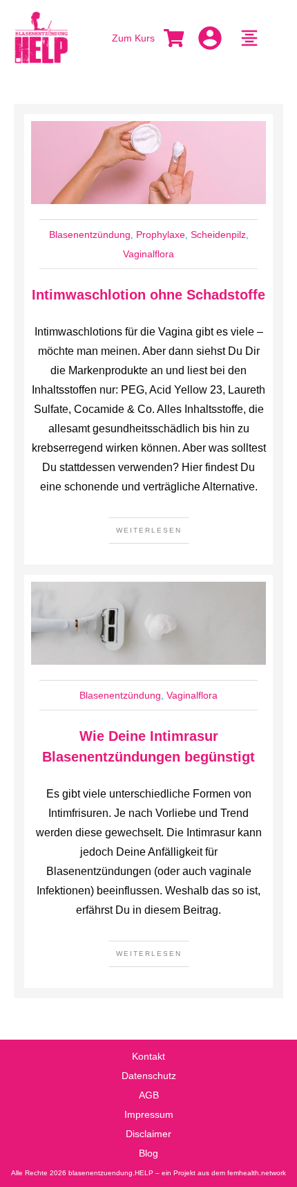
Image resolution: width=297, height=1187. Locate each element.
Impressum (148, 1114)
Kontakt (148, 1056)
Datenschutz (149, 1075)
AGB (149, 1095)
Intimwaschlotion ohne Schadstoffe (148, 294)
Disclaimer (148, 1133)
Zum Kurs (133, 38)
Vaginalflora (148, 253)
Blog (148, 1153)
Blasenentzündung (90, 234)
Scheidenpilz (218, 234)
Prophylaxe (160, 234)
